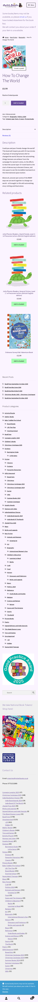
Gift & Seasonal (10, 473)
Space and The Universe (15, 608)
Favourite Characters (14, 470)
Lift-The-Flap (11, 427)
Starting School (12, 431)
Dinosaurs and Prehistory (18, 576)
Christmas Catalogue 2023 (15, 484)
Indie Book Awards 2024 (14, 516)
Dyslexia (7, 449)
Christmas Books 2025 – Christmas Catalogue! (20, 394)
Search (19, 998)
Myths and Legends (11, 530)
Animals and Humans (14, 537)
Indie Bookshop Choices (12, 512)
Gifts (8, 495)
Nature (12, 604)
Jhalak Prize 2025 (10, 523)
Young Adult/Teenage (12, 647)
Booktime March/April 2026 (13, 391)
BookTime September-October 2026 (16, 384)
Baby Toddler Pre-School (13, 420)
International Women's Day (19, 551)
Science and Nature (13, 601)
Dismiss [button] (5, 992)
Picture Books (9, 619)
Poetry (7, 622)
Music (9, 583)
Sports (9, 612)
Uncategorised (9, 636)
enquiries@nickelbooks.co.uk (17, 778)
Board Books (11, 424)
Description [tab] (6, 129)
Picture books (29, 119)
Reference (10, 590)
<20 (8, 640)
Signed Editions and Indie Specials (16, 626)
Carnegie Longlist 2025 (12, 438)
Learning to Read (15, 558)
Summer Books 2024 (13, 498)
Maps (6, 526)
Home (7, 37)
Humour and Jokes (11, 509)
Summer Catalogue (13, 502)
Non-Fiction (13, 37)
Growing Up (13, 541)
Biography (22, 37)
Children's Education (14, 555)
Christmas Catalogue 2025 (13, 445)
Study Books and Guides (18, 594)
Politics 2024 (22, 117)
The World (10, 615)
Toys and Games (10, 633)
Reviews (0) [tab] (6, 135)
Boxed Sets (10, 477)
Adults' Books (9, 417)
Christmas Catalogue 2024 (15, 488)
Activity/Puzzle (10, 413)
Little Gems (13, 456)
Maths (12, 562)
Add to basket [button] (19, 245)
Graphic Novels (10, 505)
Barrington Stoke (12, 452)
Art (8, 544)
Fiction (7, 459)
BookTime (8, 434)
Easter (9, 491)
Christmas (10, 480)
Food (8, 569)
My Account (6, 998)
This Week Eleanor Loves (13, 629)
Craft (8, 565)
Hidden (9, 643)
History (9, 572)
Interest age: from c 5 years (15, 119)
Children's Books (10, 441)
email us (23, 16)
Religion (10, 597)
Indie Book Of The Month (15, 519)
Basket (29, 996)
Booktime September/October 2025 (16, 398)
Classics (10, 463)
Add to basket (18, 103)
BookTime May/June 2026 (13, 387)
